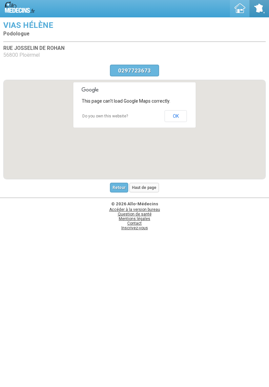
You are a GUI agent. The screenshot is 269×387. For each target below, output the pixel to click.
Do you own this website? (105, 116)
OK (176, 116)
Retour (119, 187)
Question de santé (135, 214)
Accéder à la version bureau (134, 209)
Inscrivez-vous (134, 228)
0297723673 (134, 70)
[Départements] (259, 8)
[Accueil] (240, 8)
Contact (134, 223)
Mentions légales (134, 218)
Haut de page (144, 187)
